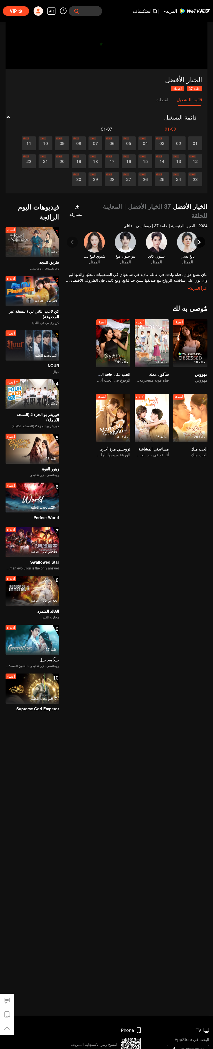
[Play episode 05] (129, 143)
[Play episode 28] (112, 179)
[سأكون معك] (152, 343)
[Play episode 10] (45, 143)
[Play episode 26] (145, 179)
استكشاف (142, 11)
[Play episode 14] (162, 161)
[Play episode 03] (162, 143)
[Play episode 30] (79, 179)
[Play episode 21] (45, 161)
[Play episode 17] (112, 161)
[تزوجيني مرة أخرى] (113, 418)
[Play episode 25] (162, 179)
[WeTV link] (195, 11)
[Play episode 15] (145, 161)
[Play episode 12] (195, 161)
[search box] (76, 11)
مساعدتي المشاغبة (153, 449)
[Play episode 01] (195, 143)
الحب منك (199, 449)
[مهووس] (190, 343)
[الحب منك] (190, 418)
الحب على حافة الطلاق (111, 374)
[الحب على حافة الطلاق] (113, 343)
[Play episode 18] (95, 161)
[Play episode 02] (179, 143)
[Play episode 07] (95, 143)
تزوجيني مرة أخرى (115, 449)
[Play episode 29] (95, 179)
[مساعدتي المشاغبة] (152, 418)
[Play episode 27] (129, 179)
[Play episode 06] (112, 143)
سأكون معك (159, 374)
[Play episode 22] (29, 161)
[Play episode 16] (129, 161)
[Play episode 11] (29, 143)
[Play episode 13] (179, 161)
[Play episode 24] (179, 179)
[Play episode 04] (145, 143)
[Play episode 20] (62, 161)
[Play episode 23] (195, 179)
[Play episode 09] (62, 143)
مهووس (201, 374)
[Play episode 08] (79, 143)
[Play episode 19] (79, 161)
